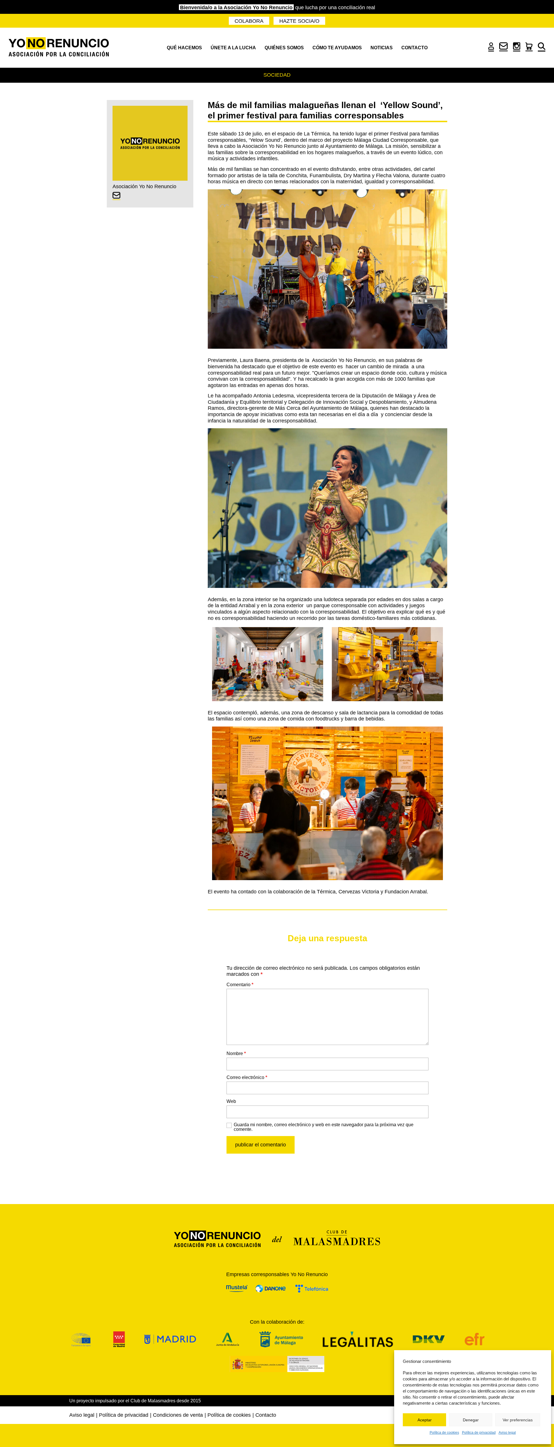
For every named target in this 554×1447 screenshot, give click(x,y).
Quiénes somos (284, 47)
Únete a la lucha (233, 47)
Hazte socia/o (299, 21)
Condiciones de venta (178, 1415)
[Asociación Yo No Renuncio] (59, 47)
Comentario (240, 984)
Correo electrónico (247, 1077)
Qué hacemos (184, 47)
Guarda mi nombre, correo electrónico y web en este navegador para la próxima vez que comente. (323, 1127)
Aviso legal (507, 1433)
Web (231, 1101)
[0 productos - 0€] (529, 49)
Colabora (249, 21)
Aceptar (425, 1420)
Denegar (471, 1420)
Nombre (236, 1053)
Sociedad (277, 75)
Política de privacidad (479, 1433)
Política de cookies (444, 1433)
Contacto (414, 47)
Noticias (381, 47)
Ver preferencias (518, 1420)
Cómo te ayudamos (337, 47)
